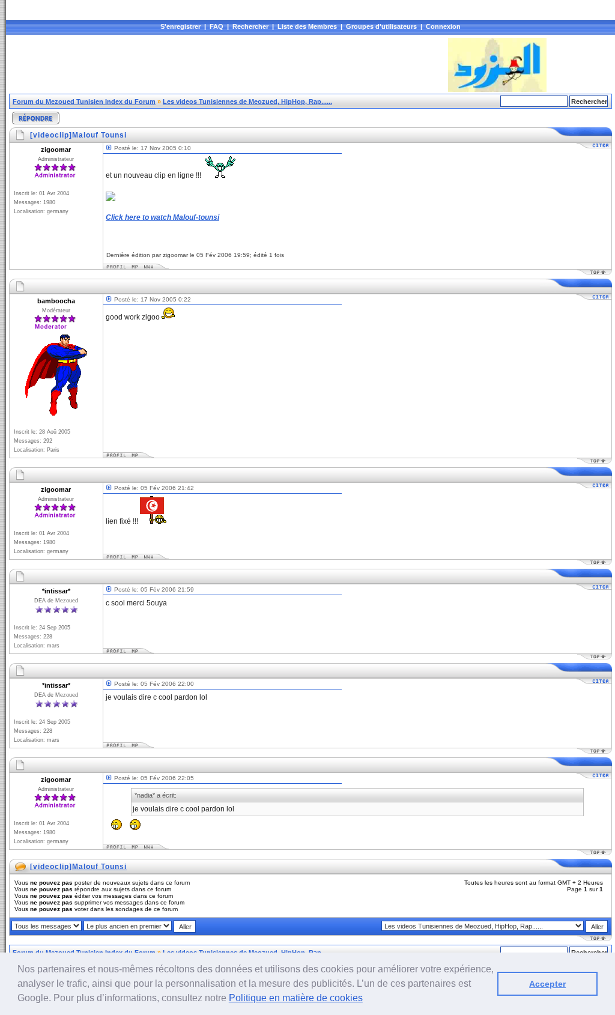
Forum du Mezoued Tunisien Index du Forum (84, 101)
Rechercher (250, 26)
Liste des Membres (307, 26)
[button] (367, 999)
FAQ (216, 26)
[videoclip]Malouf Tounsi (78, 866)
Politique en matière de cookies (296, 998)
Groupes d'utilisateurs (381, 26)
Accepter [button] (547, 984)
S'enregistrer (180, 26)
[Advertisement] (227, 65)
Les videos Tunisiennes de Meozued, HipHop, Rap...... (247, 101)
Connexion (443, 26)
